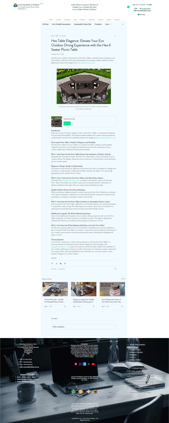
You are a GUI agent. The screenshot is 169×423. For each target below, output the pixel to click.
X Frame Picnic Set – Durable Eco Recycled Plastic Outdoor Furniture (54, 300)
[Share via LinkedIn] (61, 263)
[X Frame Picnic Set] (55, 289)
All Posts (45, 24)
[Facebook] (84, 364)
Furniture (98, 24)
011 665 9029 (146, 8)
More (107, 24)
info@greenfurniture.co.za (142, 10)
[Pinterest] (76, 364)
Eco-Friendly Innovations (61, 24)
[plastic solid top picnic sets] (83, 289)
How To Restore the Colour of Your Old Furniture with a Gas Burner (111, 300)
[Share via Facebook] (52, 263)
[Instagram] (80, 364)
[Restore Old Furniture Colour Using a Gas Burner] (112, 289)
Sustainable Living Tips (82, 24)
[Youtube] (93, 364)
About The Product (137, 344)
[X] (88, 364)
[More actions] (115, 36)
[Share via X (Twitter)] (56, 263)
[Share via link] (65, 263)
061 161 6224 (27, 362)
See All (123, 279)
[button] (128, 6)
